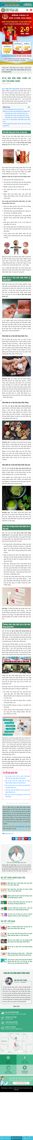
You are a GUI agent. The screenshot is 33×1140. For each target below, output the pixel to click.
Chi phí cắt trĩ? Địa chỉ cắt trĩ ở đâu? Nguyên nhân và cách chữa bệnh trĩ (20, 915)
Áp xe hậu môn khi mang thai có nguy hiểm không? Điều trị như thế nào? (20, 934)
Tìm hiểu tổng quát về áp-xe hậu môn (13, 109)
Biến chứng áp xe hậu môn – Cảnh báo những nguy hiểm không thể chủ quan (20, 954)
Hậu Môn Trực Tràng (16, 67)
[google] (19, 838)
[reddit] (23, 838)
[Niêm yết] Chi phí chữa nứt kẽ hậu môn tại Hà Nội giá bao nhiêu (20, 896)
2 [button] (15, 1006)
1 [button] (14, 1006)
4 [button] (19, 1006)
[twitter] (16, 838)
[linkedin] (29, 838)
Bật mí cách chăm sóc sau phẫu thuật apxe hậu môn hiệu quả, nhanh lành (20, 941)
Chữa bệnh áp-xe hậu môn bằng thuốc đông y (17, 115)
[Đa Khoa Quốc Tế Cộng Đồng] (16, 38)
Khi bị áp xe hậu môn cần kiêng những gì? (20, 947)
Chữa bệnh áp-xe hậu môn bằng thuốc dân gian (17, 117)
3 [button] (17, 1006)
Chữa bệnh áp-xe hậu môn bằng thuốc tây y (16, 113)
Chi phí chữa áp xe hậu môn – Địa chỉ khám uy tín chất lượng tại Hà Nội (20, 908)
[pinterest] (26, 838)
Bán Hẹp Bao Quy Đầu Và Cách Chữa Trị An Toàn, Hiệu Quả (20, 890)
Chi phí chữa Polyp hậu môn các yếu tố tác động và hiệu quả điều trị (20, 902)
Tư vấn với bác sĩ (21, 1083)
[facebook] (13, 838)
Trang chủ (5, 67)
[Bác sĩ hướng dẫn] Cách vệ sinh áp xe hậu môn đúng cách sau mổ (20, 927)
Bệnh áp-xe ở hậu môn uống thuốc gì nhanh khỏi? (16, 111)
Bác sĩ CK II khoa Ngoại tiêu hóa (16, 862)
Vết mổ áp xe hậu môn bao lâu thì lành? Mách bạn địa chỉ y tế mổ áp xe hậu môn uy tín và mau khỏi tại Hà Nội (20, 961)
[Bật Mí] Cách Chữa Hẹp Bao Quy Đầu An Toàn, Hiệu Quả (20, 884)
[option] (16, 990)
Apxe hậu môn (9, 833)
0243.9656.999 (20, 826)
